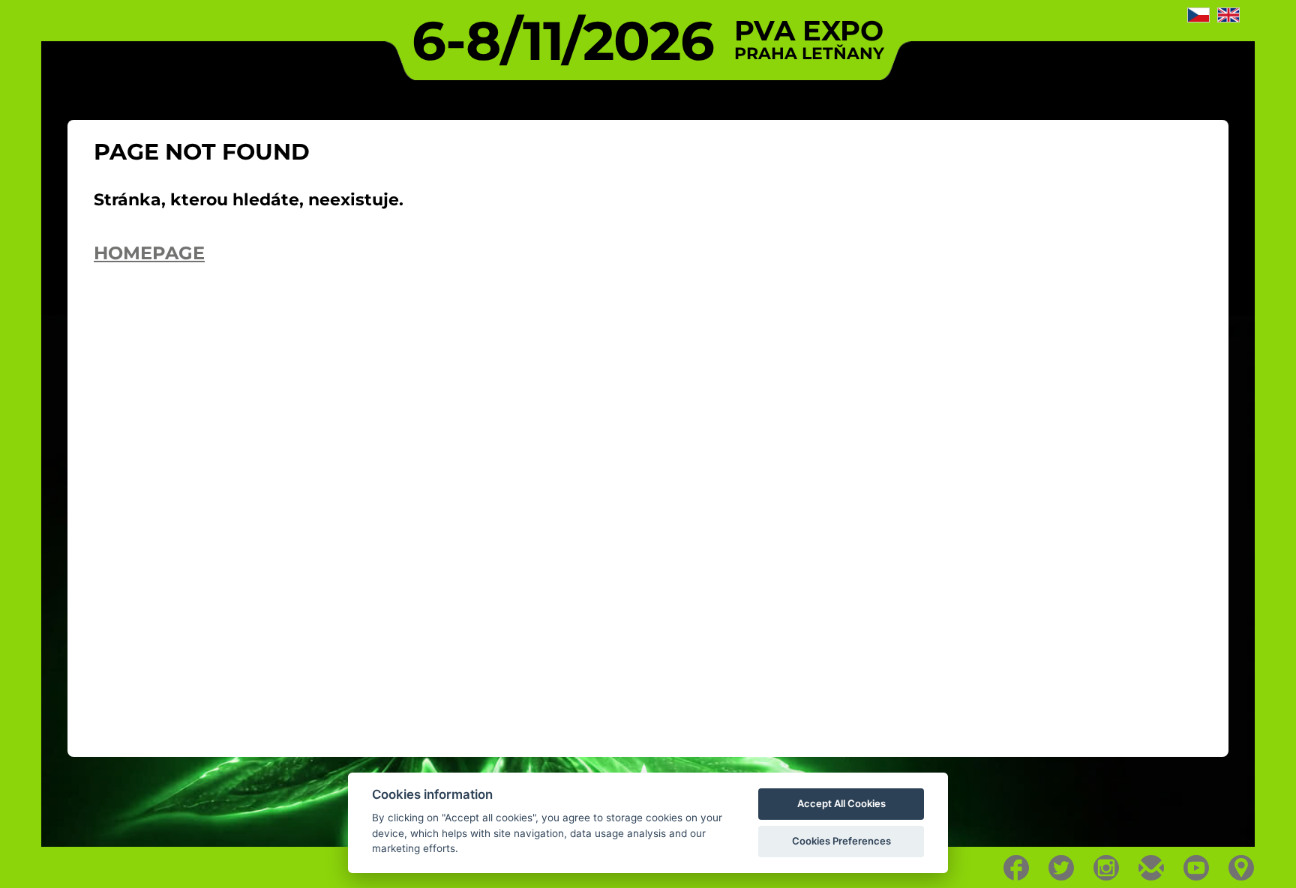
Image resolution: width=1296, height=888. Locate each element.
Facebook (1017, 868)
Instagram (1107, 868)
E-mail (1151, 868)
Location (1241, 868)
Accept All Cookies (841, 803)
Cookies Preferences (841, 841)
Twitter (1061, 868)
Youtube (1197, 868)
